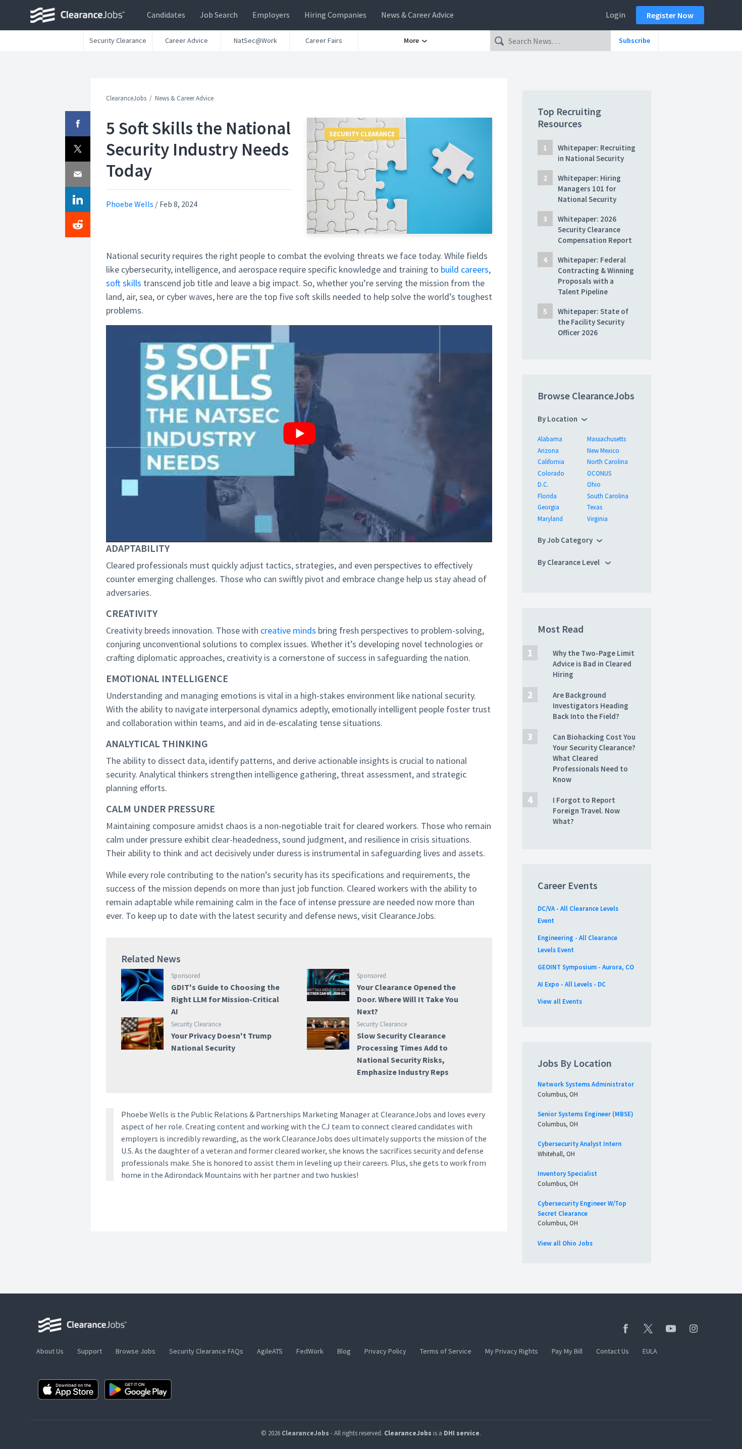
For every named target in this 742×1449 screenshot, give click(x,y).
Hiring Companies (335, 15)
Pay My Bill (567, 1351)
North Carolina (607, 461)
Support (89, 1351)
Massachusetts (606, 439)
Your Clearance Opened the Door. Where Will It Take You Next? (407, 999)
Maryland (550, 518)
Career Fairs (323, 40)
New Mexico (603, 450)
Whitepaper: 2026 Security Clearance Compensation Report (595, 229)
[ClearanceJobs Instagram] (693, 1328)
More (412, 40)
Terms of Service (445, 1351)
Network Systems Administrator (586, 1084)
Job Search (219, 15)
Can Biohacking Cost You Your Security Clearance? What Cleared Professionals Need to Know (594, 758)
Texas (594, 507)
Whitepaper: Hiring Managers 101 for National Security (589, 188)
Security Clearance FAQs (206, 1351)
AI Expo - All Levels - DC (572, 984)
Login (615, 15)
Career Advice (186, 40)
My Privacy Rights (511, 1351)
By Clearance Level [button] (569, 562)
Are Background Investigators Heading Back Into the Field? (590, 705)
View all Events (560, 1001)
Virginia (597, 518)
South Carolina (607, 496)
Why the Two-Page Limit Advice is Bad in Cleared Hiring (593, 663)
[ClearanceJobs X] (648, 1328)
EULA (650, 1351)
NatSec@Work (255, 40)
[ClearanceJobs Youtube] (671, 1328)
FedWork (310, 1351)
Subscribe (634, 40)
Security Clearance (117, 40)
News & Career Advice (417, 15)
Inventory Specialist (567, 1173)
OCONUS (599, 473)
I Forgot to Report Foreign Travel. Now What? (586, 810)
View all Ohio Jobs (565, 1243)
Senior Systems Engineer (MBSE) (585, 1114)
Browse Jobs (135, 1351)
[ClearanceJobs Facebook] (625, 1328)
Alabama (550, 439)
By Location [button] (557, 419)
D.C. (543, 484)
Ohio (594, 484)
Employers (271, 15)
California (551, 461)
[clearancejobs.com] (80, 15)
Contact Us (612, 1351)
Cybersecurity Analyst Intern (579, 1144)
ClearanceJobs (126, 98)
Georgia (548, 507)
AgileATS (270, 1351)
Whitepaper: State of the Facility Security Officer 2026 (593, 321)
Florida (547, 496)
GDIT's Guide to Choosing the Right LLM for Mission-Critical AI (225, 999)
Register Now (670, 15)
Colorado (551, 473)
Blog (344, 1351)
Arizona (548, 450)
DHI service (462, 1433)
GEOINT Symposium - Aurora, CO (586, 967)
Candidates (166, 15)
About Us (50, 1351)
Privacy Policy (385, 1351)
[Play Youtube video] (299, 433)
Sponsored (185, 975)
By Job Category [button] (565, 540)
